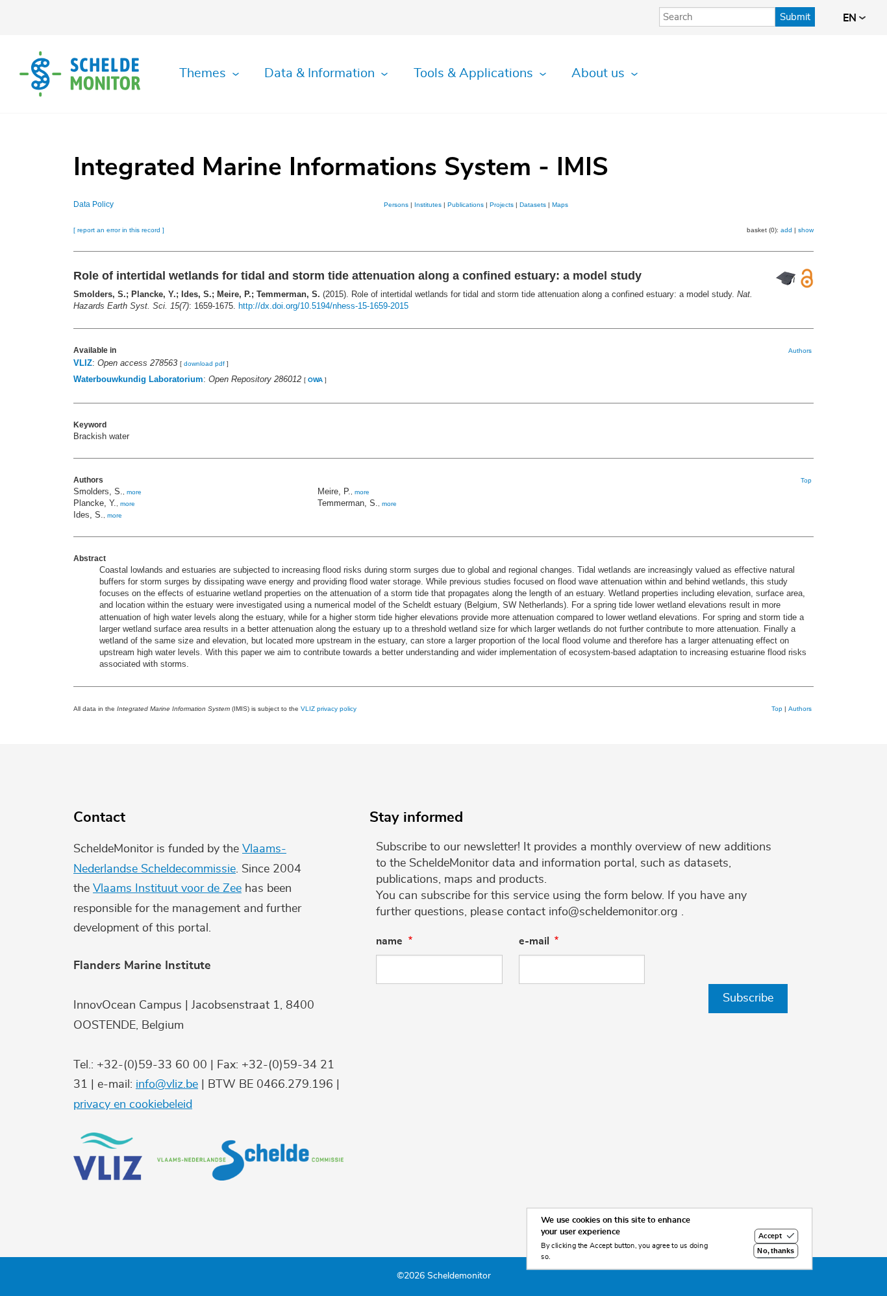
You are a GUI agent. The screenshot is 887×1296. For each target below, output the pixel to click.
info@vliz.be (167, 1084)
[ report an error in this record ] (118, 230)
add (786, 230)
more (134, 492)
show (806, 230)
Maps (560, 204)
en (851, 18)
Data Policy (93, 204)
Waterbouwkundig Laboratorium (138, 379)
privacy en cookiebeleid (132, 1104)
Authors (800, 350)
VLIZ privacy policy (328, 708)
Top (806, 480)
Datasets (532, 204)
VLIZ (82, 363)
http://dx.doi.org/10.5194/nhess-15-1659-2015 (323, 306)
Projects (502, 204)
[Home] (79, 74)
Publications (465, 204)
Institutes (428, 204)
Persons (396, 204)
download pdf (204, 363)
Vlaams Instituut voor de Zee (167, 888)
